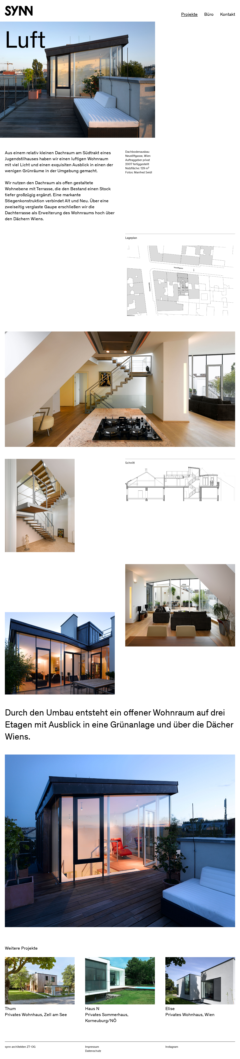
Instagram (171, 1046)
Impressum (92, 1046)
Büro (209, 14)
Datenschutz (93, 1051)
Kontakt (227, 14)
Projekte (189, 14)
